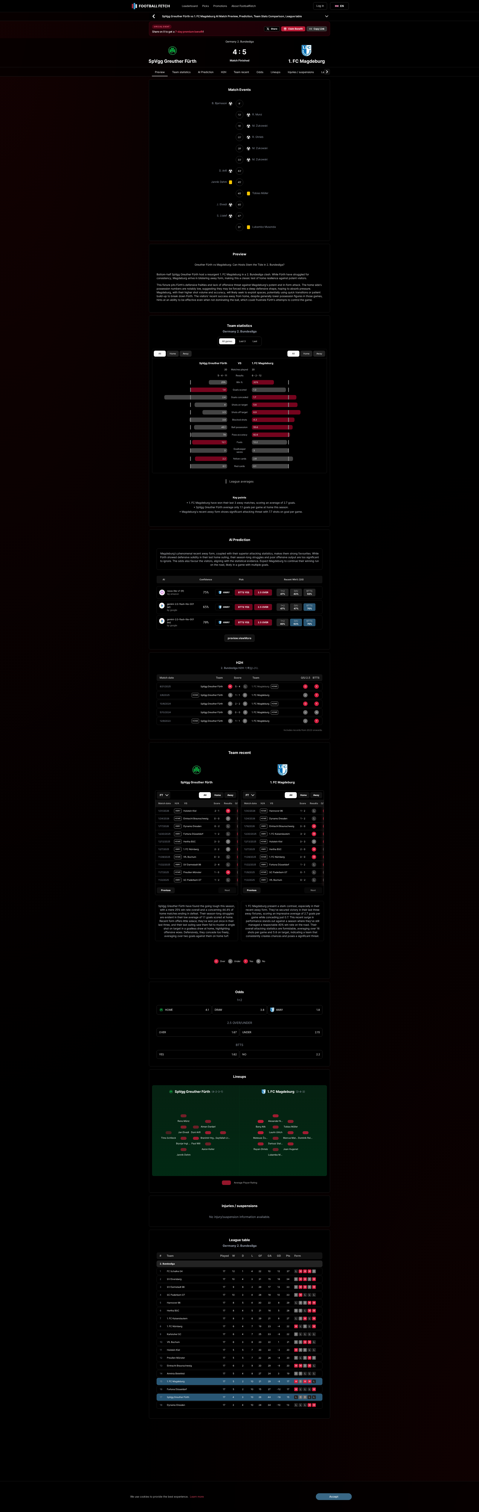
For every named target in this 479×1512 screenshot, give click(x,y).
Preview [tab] (160, 72)
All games (227, 341)
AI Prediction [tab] (205, 72)
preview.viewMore (239, 638)
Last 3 (242, 341)
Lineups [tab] (275, 72)
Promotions (220, 5)
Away (186, 353)
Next (227, 890)
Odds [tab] (260, 72)
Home (173, 353)
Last (255, 341)
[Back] (153, 16)
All (159, 353)
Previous (166, 890)
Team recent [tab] (241, 72)
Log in (320, 5)
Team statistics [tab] (181, 72)
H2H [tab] (223, 72)
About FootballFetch (243, 5)
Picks (205, 5)
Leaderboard (190, 5)
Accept (333, 1496)
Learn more (197, 1496)
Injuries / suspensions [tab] (301, 72)
